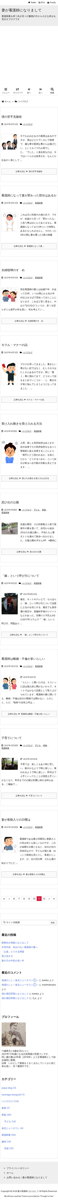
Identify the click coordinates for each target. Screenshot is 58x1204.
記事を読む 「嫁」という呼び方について (29, 635)
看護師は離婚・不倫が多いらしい (23, 658)
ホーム (8, 101)
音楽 (9, 1148)
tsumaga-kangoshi (13, 1094)
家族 (44, 510)
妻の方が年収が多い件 (13, 960)
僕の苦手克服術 (11, 116)
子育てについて (11, 738)
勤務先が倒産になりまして (15, 942)
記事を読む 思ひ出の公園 (29, 552)
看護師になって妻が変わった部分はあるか (29, 195)
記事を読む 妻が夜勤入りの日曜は (29, 874)
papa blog (9, 1087)
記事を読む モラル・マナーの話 (29, 399)
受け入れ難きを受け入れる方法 (21, 423)
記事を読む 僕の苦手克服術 (29, 171)
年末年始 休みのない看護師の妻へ (20, 947)
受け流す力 (7, 956)
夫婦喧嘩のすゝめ (13, 270)
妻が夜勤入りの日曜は (15, 819)
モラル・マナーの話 (14, 345)
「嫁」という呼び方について (20, 575)
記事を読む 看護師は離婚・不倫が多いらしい (29, 714)
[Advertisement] (29, 56)
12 (44, 898)
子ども (37, 510)
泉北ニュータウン (12, 1128)
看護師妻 (39, 203)
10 (34, 898)
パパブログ (28, 124)
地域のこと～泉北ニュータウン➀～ (20, 980)
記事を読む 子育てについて (29, 795)
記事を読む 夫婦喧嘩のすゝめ (29, 321)
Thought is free (46, 1196)
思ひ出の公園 (10, 502)
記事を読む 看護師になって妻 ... (29, 246)
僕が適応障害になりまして (15, 993)
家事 (6, 1108)
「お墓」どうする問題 (13, 951)
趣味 (6, 1141)
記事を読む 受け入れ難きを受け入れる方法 (29, 478)
